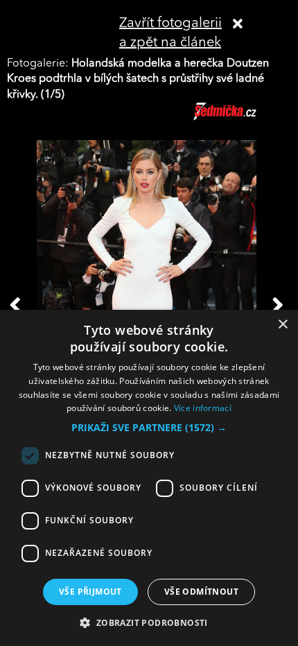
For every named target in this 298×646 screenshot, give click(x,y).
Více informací (202, 408)
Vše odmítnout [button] (201, 591)
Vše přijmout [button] (90, 591)
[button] (149, 428)
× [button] (282, 325)
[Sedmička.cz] (242, 117)
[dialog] (149, 478)
